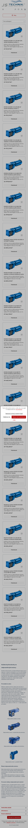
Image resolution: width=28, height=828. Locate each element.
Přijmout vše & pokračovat (19, 417)
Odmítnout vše (6, 417)
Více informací (19, 409)
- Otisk (14, 420)
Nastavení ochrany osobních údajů (14, 413)
